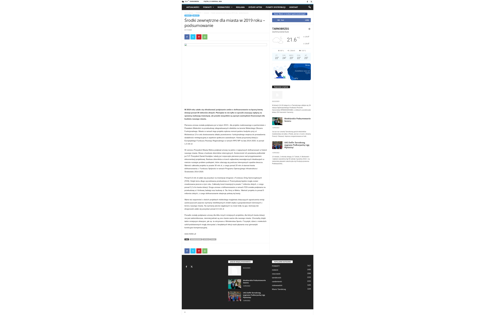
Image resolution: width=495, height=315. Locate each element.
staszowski (276, 274)
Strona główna (188, 13)
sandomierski (277, 282)
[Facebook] (307, 2)
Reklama (240, 7)
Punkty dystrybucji (276, 7)
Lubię (307, 20)
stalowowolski (277, 285)
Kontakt (293, 7)
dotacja (206, 239)
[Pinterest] (198, 36)
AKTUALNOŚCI (192, 7)
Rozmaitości (224, 7)
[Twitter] (311, 2)
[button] (309, 7)
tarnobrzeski (276, 278)
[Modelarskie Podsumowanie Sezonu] (234, 284)
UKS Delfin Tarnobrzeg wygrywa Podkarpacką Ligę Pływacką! (296, 145)
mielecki (206, 13)
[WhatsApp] (204, 36)
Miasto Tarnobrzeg (279, 289)
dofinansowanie (196, 239)
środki (213, 239)
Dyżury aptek (255, 7)
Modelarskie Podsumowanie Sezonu (297, 119)
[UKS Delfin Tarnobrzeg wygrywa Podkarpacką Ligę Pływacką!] (234, 296)
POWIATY (207, 7)
